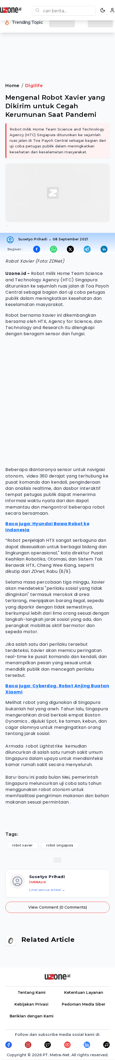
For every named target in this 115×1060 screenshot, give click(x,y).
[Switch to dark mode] (102, 10)
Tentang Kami (31, 992)
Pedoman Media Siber (83, 1004)
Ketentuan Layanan (83, 992)
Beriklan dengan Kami (31, 1016)
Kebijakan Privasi (31, 1004)
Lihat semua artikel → (47, 890)
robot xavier (22, 845)
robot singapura (59, 845)
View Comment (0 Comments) (57, 907)
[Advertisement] (57, 50)
